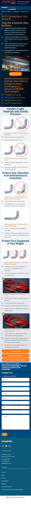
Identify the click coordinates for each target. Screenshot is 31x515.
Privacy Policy (5, 481)
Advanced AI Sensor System (13, 100)
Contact (3, 472)
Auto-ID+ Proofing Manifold (13, 103)
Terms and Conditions (7, 486)
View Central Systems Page (15, 355)
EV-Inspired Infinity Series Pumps (14, 97)
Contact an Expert (15, 73)
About (3, 475)
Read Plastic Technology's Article (15, 360)
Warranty (4, 483)
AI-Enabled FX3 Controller (12, 95)
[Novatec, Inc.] (9, 9)
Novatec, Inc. (5, 450)
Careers (3, 478)
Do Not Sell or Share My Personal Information (12, 489)
